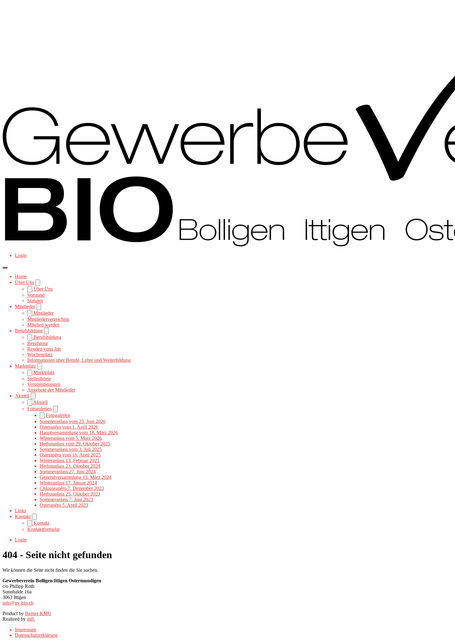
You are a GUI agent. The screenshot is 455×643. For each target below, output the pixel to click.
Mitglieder (25, 306)
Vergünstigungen (43, 384)
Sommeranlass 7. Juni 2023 (66, 499)
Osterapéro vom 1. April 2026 (69, 427)
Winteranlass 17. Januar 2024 (68, 482)
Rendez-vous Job (44, 349)
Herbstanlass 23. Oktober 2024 (70, 466)
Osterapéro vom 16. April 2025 (70, 454)
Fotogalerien (39, 408)
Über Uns (24, 282)
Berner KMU (38, 613)
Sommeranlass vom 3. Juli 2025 (71, 449)
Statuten (35, 300)
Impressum (25, 629)
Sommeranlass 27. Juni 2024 (68, 471)
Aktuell (22, 395)
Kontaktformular (43, 529)
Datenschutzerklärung (36, 635)
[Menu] (4, 268)
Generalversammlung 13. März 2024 (75, 477)
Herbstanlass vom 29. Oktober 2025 (75, 443)
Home (21, 276)
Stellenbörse (39, 378)
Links (20, 510)
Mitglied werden (43, 324)
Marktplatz (25, 366)
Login (21, 255)
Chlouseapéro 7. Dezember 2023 (72, 488)
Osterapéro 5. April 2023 (64, 505)
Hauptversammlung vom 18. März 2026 (79, 432)
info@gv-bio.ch (17, 603)
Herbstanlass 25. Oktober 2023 (70, 493)
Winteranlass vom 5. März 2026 (71, 438)
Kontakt (23, 516)
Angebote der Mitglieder (51, 389)
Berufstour (37, 343)
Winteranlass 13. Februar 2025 (69, 460)
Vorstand (36, 295)
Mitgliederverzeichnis (48, 319)
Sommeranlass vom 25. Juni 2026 (73, 421)
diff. (31, 619)
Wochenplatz (40, 354)
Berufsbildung (29, 330)
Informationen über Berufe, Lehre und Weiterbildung (79, 360)
